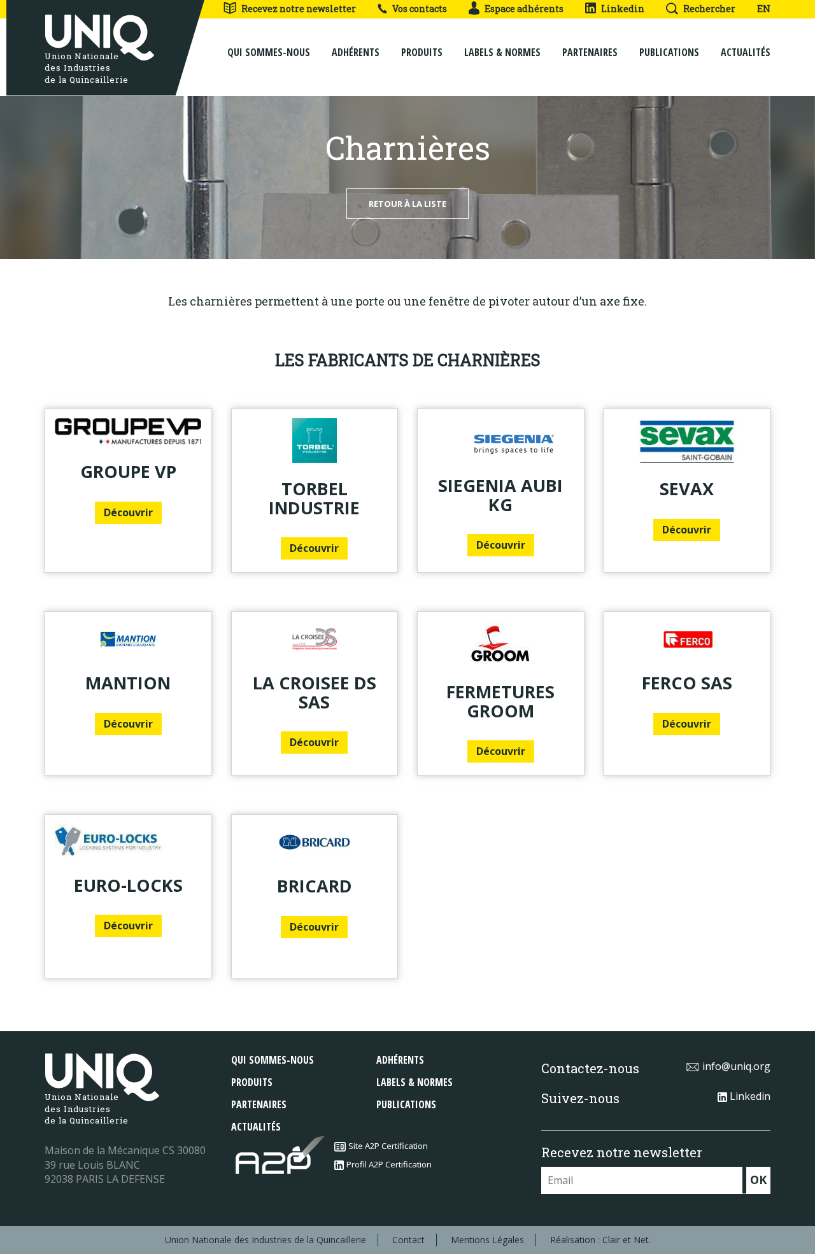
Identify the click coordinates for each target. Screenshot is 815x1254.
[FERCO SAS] (687, 639)
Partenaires (590, 52)
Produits (422, 52)
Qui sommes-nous (268, 52)
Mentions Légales (487, 1240)
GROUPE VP (128, 471)
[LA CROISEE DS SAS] (314, 639)
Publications (669, 52)
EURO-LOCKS (128, 885)
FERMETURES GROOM (500, 701)
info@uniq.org (736, 1066)
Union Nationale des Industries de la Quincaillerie (265, 1240)
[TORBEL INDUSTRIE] (314, 440)
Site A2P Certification (388, 1146)
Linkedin (622, 9)
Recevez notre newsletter (298, 9)
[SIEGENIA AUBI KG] (500, 439)
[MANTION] (128, 639)
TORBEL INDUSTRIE (314, 498)
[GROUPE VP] (128, 432)
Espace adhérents (524, 9)
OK (758, 1179)
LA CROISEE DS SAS (314, 692)
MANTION (128, 682)
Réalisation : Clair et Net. (600, 1240)
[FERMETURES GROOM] (500, 643)
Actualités (745, 52)
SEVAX (687, 488)
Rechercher (709, 9)
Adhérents (355, 52)
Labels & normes (502, 52)
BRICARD (314, 886)
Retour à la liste (407, 203)
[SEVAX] (687, 440)
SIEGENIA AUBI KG (500, 495)
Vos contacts (419, 9)
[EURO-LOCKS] (128, 841)
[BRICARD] (314, 842)
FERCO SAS (687, 682)
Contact (408, 1240)
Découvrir (128, 512)
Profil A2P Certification (389, 1164)
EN (763, 9)
